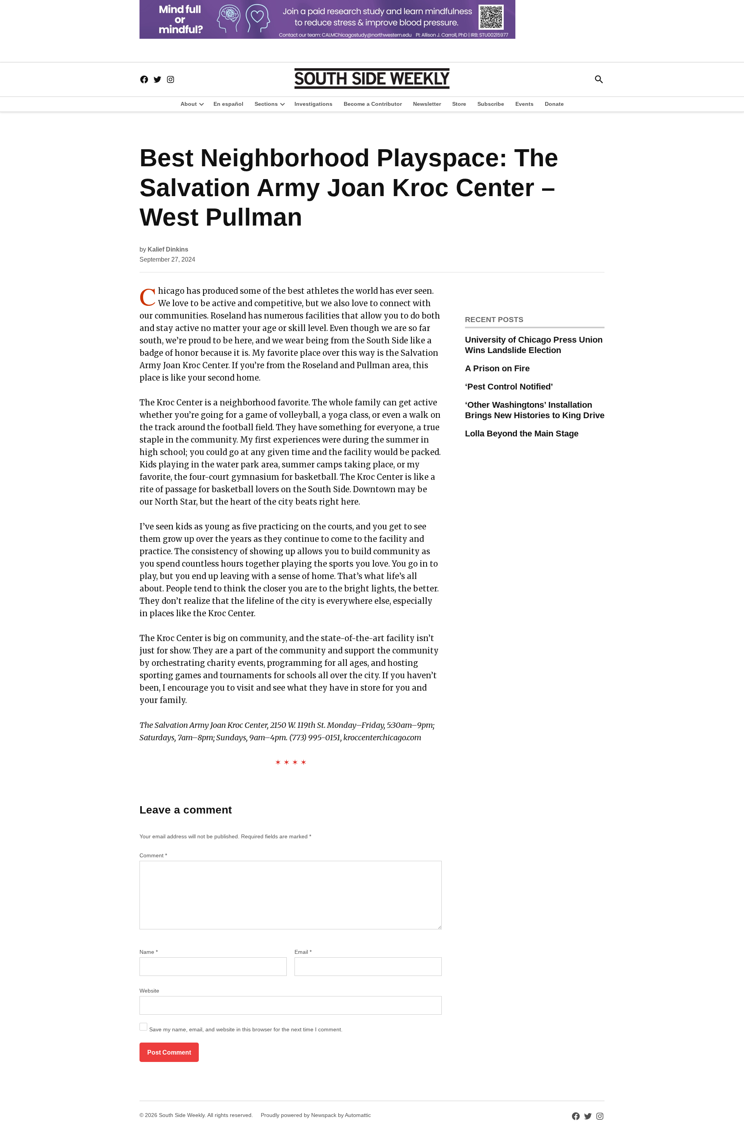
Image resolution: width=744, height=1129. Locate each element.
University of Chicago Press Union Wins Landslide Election (534, 345)
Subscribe (490, 104)
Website (149, 991)
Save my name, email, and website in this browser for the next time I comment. (246, 1029)
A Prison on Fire (497, 368)
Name (149, 952)
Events (524, 104)
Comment (153, 855)
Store (459, 104)
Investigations (313, 104)
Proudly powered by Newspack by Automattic (316, 1115)
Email (303, 952)
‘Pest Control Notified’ (509, 386)
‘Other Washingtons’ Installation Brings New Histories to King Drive (534, 410)
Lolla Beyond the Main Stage (522, 433)
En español (228, 104)
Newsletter (427, 104)
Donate (554, 104)
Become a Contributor (373, 104)
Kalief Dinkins (168, 249)
